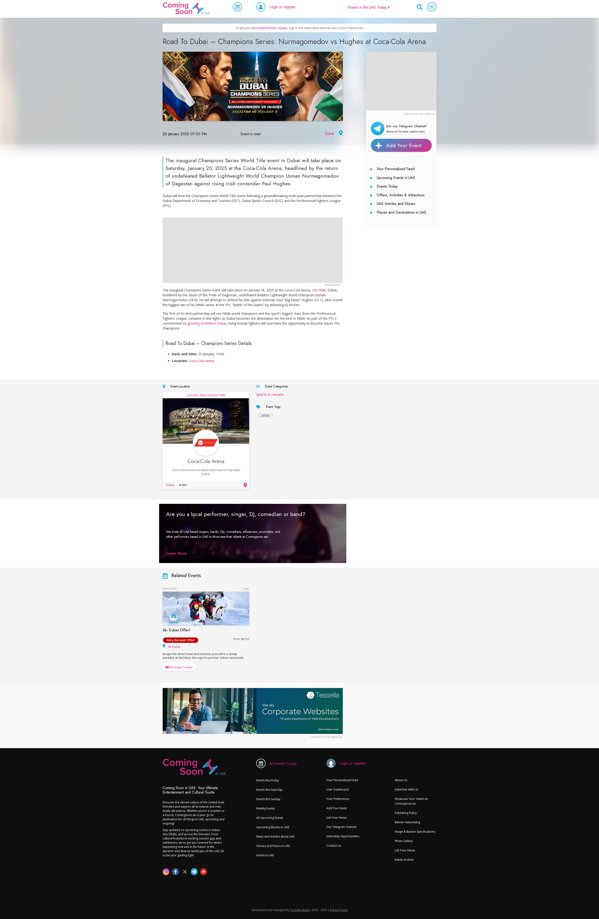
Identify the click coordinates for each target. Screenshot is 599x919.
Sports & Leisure (269, 394)
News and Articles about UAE (275, 836)
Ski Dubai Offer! (176, 630)
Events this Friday (267, 780)
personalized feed (264, 28)
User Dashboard (337, 789)
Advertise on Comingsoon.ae (420, 113)
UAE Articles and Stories (396, 203)
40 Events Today (283, 763)
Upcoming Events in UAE (396, 177)
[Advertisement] (401, 81)
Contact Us (333, 846)
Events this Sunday (268, 799)
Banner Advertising (407, 822)
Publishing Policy (406, 813)
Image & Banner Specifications (415, 832)
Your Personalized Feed (396, 169)
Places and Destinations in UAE (401, 212)
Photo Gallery (404, 841)
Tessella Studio (300, 910)
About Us (401, 780)
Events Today (387, 186)
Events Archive (404, 860)
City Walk (319, 290)
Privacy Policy (339, 910)
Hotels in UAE (265, 855)
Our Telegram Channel (341, 827)
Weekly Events (265, 808)
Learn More (176, 553)
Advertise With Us (406, 789)
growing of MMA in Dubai (206, 323)
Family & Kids (170, 588)
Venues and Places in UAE (273, 846)
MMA (265, 415)
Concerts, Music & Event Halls (206, 395)
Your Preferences (337, 799)
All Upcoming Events (269, 818)
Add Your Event (403, 145)
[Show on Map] (340, 133)
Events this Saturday (269, 790)
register (282, 28)
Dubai (329, 133)
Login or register (282, 7)
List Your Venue (336, 818)
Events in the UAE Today (368, 7)
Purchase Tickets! (181, 667)
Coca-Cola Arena (201, 361)
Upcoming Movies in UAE (272, 827)
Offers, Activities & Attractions (401, 195)
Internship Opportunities (342, 836)
